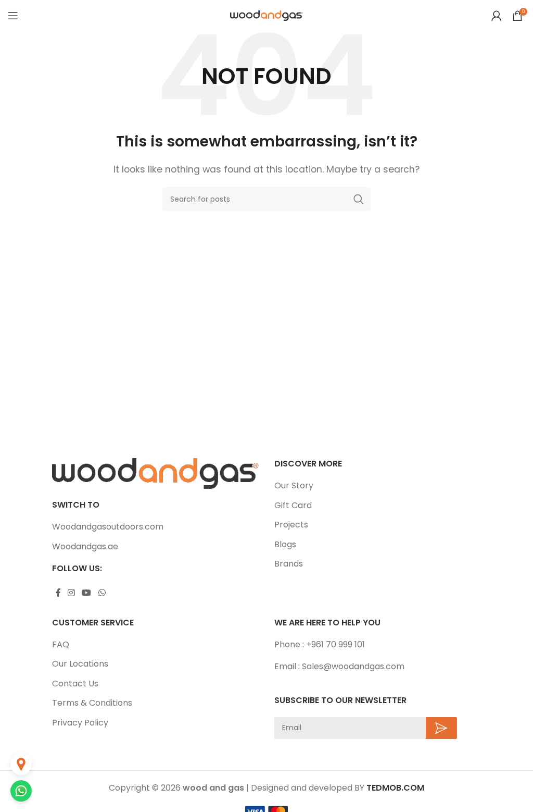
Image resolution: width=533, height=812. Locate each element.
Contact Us (75, 684)
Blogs (285, 544)
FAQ (60, 644)
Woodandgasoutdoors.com (107, 527)
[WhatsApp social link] (102, 593)
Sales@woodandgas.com (353, 666)
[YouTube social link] (87, 593)
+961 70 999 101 (335, 644)
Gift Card (293, 505)
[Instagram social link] (71, 593)
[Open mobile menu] (13, 15)
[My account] (496, 15)
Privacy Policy (80, 723)
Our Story (293, 485)
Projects (291, 525)
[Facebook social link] (58, 593)
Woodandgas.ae (85, 546)
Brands (288, 564)
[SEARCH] (359, 199)
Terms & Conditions (92, 703)
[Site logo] (266, 15)
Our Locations (80, 664)
